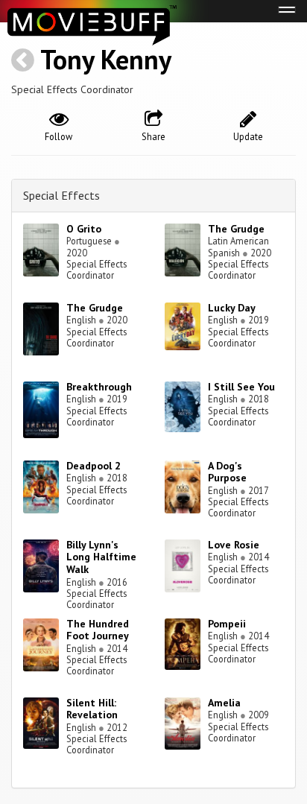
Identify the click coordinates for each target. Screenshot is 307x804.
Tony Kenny (105, 59)
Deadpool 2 (93, 465)
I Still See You (241, 386)
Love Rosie (233, 544)
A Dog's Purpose (227, 472)
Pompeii (227, 623)
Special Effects (61, 195)
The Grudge (236, 228)
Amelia (224, 702)
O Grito (83, 228)
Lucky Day (232, 307)
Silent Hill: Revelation (92, 709)
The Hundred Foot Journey (97, 630)
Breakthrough (99, 386)
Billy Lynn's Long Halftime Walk (101, 557)
